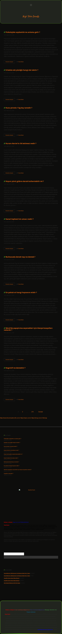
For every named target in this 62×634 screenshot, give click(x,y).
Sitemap (44, 418)
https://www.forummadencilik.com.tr (10, 418)
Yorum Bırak (20, 61)
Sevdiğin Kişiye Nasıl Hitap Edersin (11, 578)
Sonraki (40, 411)
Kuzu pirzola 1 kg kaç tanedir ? (19, 108)
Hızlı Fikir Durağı (31, 16)
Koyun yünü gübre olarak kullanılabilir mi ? (25, 181)
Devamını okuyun (10, 62)
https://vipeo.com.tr (25, 418)
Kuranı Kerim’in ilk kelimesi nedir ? (21, 143)
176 (32, 411)
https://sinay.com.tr (36, 418)
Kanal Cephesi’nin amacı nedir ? (20, 219)
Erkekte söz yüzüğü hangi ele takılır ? (22, 70)
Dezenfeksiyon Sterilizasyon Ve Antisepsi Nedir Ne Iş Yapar (17, 573)
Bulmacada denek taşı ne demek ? (20, 257)
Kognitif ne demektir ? (15, 368)
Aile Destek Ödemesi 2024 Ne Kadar (12, 583)
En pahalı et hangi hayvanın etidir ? (21, 292)
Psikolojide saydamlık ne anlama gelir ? (23, 32)
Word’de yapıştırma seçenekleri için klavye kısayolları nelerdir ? (28, 329)
